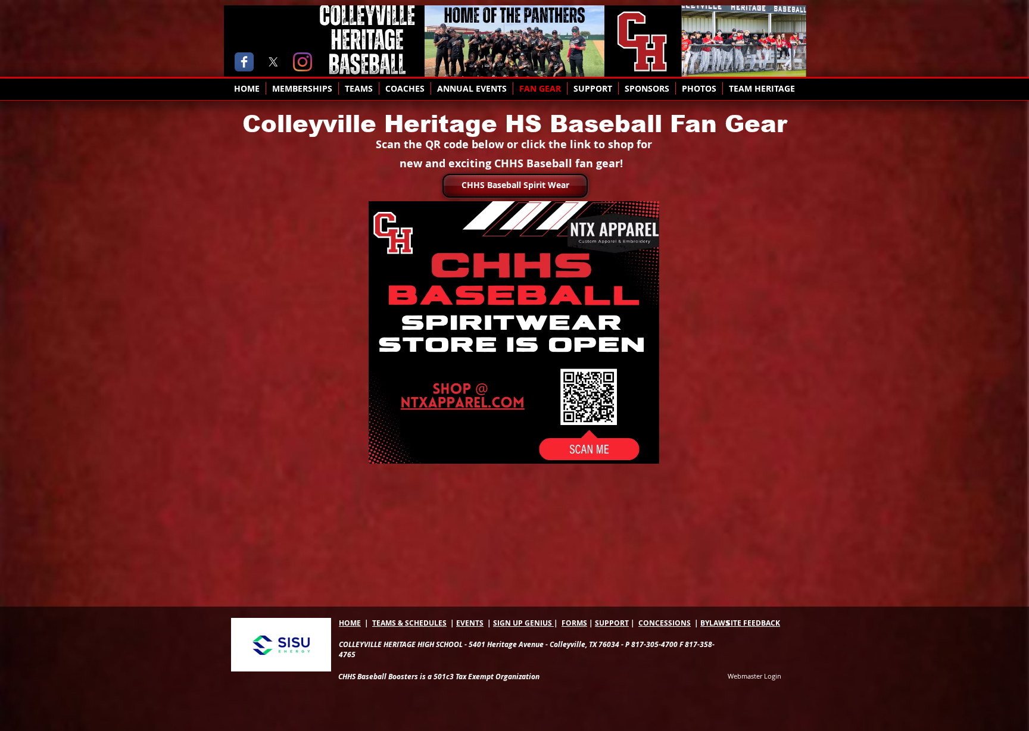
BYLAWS (714, 623)
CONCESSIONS (664, 623)
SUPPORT (612, 623)
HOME (350, 623)
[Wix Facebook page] (244, 61)
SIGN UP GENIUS (523, 623)
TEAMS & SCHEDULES (409, 623)
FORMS (574, 623)
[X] (273, 61)
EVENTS (470, 623)
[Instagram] (302, 61)
